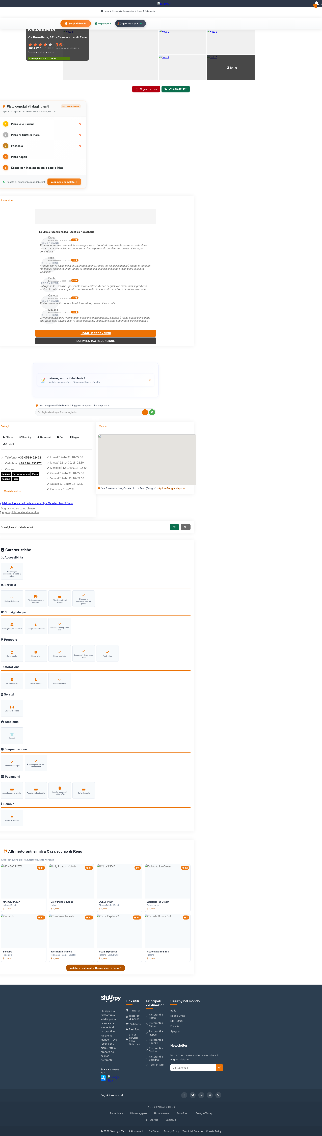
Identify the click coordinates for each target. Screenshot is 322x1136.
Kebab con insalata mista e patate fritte (37, 168)
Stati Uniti (176, 1021)
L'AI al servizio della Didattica (134, 1039)
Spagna (175, 1031)
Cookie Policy (213, 1131)
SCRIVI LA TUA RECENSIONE (95, 341)
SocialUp (171, 1119)
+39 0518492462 (29, 457)
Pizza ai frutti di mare (25, 135)
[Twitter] (193, 1095)
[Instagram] (201, 1095)
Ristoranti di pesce (135, 1017)
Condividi (9, 444)
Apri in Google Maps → (171, 488)
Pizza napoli (19, 157)
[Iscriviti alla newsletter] (219, 1067)
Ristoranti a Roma (156, 1016)
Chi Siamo (154, 1131)
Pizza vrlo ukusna (22, 124)
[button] (95, 379)
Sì (174, 527)
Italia (173, 1010)
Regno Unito (177, 1015)
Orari (61, 437)
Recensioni (45, 437)
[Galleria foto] (110, 55)
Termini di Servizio (192, 1131)
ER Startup (152, 1119)
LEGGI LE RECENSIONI (96, 333)
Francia (174, 1026)
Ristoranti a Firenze (156, 1041)
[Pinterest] (218, 1095)
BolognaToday (204, 1113)
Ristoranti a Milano (156, 1024)
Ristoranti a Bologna (156, 1058)
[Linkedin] (210, 1095)
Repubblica (116, 1113)
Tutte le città (157, 1065)
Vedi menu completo (63, 182)
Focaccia (17, 146)
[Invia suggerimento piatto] (145, 412)
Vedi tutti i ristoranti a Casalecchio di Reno (94, 968)
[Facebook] (184, 1095)
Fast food (134, 1029)
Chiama (9, 437)
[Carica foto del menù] (152, 412)
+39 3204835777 (30, 463)
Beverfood (182, 1113)
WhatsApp (26, 437)
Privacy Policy (171, 1131)
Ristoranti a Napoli (156, 1033)
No (185, 527)
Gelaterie (135, 1024)
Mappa (75, 437)
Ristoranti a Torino (156, 1050)
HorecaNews (161, 1113)
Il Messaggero (138, 1113)
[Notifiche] (316, 3)
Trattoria (134, 1010)
